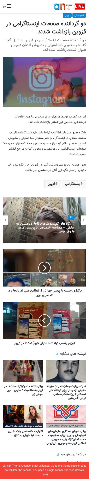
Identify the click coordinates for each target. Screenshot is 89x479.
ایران (67, 15)
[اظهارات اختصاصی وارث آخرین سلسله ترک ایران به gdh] (23, 416)
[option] (44, 220)
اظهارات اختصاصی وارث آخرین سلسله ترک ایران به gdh (25, 433)
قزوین (51, 184)
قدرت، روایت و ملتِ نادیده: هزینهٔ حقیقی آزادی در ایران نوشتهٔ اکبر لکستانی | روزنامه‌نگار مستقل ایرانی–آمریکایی (66, 392)
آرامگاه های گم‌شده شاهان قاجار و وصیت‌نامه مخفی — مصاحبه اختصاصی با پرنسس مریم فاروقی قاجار (45, 228)
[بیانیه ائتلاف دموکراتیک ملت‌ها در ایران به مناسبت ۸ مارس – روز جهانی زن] (23, 371)
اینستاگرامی (73, 184)
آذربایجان (79, 15)
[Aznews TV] (69, 6)
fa (71, 217)
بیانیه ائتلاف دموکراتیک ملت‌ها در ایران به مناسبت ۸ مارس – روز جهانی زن (23, 390)
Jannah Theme (11, 466)
